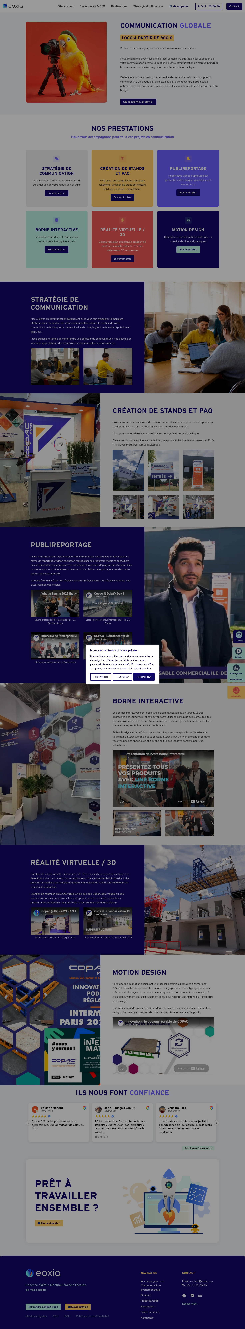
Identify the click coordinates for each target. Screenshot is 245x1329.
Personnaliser (101, 676)
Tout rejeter (122, 676)
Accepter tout (144, 676)
